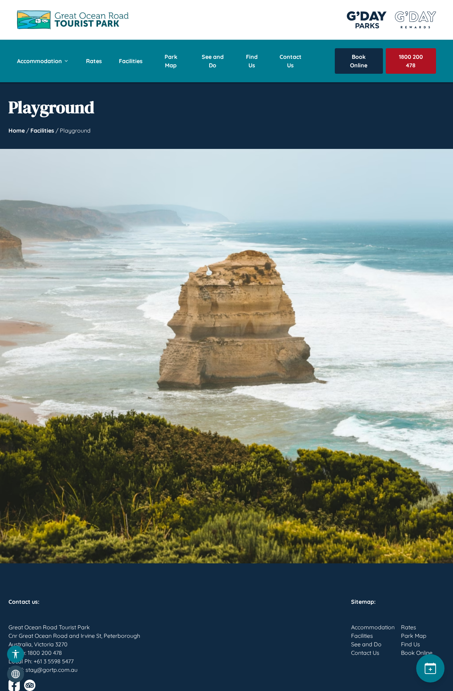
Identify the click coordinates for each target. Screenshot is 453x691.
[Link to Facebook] (14, 685)
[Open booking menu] (430, 668)
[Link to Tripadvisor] (29, 685)
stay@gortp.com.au (51, 669)
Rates (94, 61)
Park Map (171, 61)
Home (16, 130)
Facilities (131, 61)
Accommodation (39, 61)
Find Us (252, 61)
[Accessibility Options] (15, 654)
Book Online (358, 61)
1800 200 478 (411, 61)
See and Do (213, 61)
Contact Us (291, 61)
